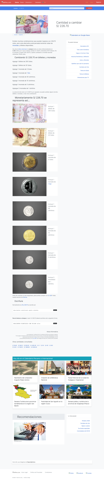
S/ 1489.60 (27, 347)
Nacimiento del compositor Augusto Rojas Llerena (23, 379)
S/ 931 (51, 345)
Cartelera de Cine (84, 67)
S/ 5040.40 (34, 347)
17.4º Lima (89, 2)
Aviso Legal (24, 472)
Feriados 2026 (86, 420)
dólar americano (22, 49)
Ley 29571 (35, 338)
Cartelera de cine (85, 423)
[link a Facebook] (80, 473)
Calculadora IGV (84, 46)
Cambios (16, 8)
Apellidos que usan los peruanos (80, 63)
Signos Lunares (86, 426)
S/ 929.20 (26, 345)
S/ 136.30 (20, 347)
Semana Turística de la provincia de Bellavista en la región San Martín (25, 404)
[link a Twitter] (71, 473)
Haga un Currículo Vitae (82, 53)
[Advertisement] (78, 445)
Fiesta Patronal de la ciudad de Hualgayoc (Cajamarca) (78, 379)
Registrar (98, 2)
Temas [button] (21, 2)
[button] (44, 2)
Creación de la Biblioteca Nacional (49, 379)
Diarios (17, 2)
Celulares (90, 8)
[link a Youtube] (88, 473)
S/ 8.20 (14, 347)
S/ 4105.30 (33, 345)
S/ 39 (42, 345)
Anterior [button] (15, 34)
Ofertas (25, 297)
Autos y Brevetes (84, 60)
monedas (16, 45)
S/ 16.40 (15, 345)
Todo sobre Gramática (83, 49)
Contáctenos (48, 472)
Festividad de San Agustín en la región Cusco (51, 403)
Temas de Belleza (84, 74)
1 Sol (28, 73)
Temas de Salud (84, 70)
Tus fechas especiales (84, 428)
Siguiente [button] (21, 34)
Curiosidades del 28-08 (83, 431)
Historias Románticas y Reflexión (80, 56)
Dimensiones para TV (83, 77)
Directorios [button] (28, 2)
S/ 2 (38, 345)
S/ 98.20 (20, 345)
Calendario (38, 2)
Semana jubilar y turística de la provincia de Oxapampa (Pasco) (78, 403)
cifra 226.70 (24, 305)
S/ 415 (46, 345)
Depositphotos (31, 462)
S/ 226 (50, 295)
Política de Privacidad (36, 472)
